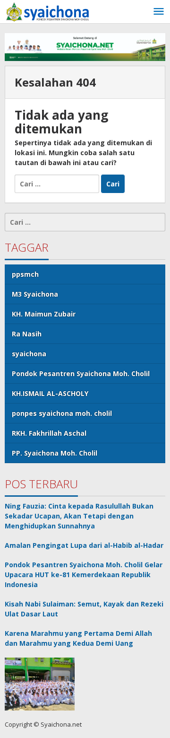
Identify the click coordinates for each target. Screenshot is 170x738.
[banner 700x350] (85, 46)
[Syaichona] (47, 11)
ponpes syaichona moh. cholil (62, 413)
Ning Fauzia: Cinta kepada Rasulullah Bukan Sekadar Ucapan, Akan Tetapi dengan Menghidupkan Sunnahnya (79, 515)
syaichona (29, 353)
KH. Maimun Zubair (44, 313)
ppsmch (25, 274)
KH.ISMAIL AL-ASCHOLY (50, 393)
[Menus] (158, 11)
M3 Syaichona (35, 294)
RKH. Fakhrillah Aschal (49, 433)
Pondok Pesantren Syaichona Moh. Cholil (81, 373)
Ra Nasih (27, 333)
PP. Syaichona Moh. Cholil (54, 452)
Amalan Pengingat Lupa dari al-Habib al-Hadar (84, 545)
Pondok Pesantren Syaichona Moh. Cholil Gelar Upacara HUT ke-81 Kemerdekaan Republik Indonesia (83, 574)
